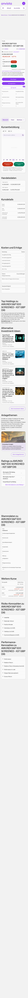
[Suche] (23, 8)
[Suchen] (22, 135)
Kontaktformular (5, 321)
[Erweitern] (23, 83)
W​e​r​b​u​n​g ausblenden (19, 26)
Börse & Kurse (4, 15)
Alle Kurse (20, 120)
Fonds (9, 15)
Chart (12, 120)
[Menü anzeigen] (3, 8)
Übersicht (5, 120)
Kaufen (14, 66)
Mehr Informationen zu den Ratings (14, 484)
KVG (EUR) (15, 52)
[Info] (4, 131)
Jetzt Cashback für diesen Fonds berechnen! (11, 71)
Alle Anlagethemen (18, 454)
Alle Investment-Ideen (17, 408)
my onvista (17, 8)
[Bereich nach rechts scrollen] (24, 120)
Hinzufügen (13, 79)
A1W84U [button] (6, 49)
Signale (14, 87)
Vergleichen (12, 83)
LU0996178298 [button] (21, 49)
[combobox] (13, 135)
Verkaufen (13, 61)
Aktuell (9, 8)
